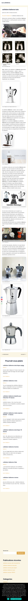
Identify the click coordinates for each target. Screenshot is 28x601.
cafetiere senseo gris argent (10, 567)
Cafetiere (5, 582)
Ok (8, 598)
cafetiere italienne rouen (9, 570)
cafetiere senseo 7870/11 (9, 572)
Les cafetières (6, 2)
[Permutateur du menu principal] (24, 2)
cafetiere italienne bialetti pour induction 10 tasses (12, 396)
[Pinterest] (1, 299)
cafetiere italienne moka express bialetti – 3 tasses (12, 413)
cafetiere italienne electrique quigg (13, 365)
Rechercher (5, 550)
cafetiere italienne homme (11, 447)
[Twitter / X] (1, 301)
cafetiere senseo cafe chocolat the (11, 563)
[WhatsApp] (1, 303)
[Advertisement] (13, 521)
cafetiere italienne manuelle (10, 565)
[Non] (26, 592)
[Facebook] (1, 297)
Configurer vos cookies (16, 598)
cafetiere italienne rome (10, 380)
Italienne (4, 367)
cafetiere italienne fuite (10, 462)
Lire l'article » (6, 376)
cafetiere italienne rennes (10, 477)
